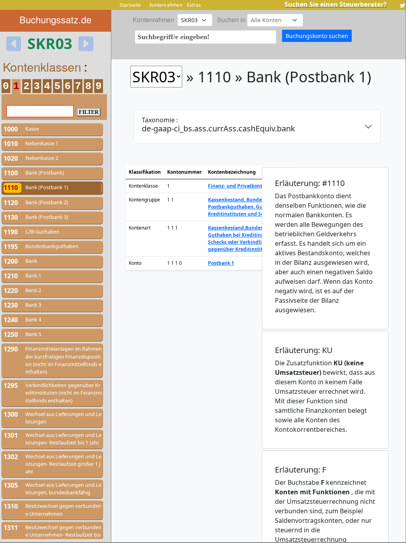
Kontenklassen (42, 66)
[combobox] (205, 37)
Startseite (130, 5)
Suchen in (231, 19)
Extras (194, 5)
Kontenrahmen (165, 5)
